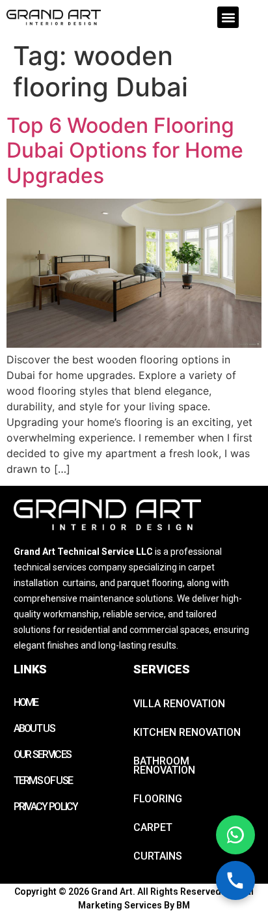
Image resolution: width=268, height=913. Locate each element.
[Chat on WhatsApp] (235, 834)
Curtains (157, 856)
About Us (34, 728)
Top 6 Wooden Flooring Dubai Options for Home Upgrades (125, 150)
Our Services (43, 754)
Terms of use (43, 780)
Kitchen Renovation (187, 732)
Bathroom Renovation (164, 765)
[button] (228, 17)
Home (26, 702)
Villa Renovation (179, 703)
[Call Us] (235, 880)
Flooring (157, 799)
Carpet (152, 827)
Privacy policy (46, 806)
